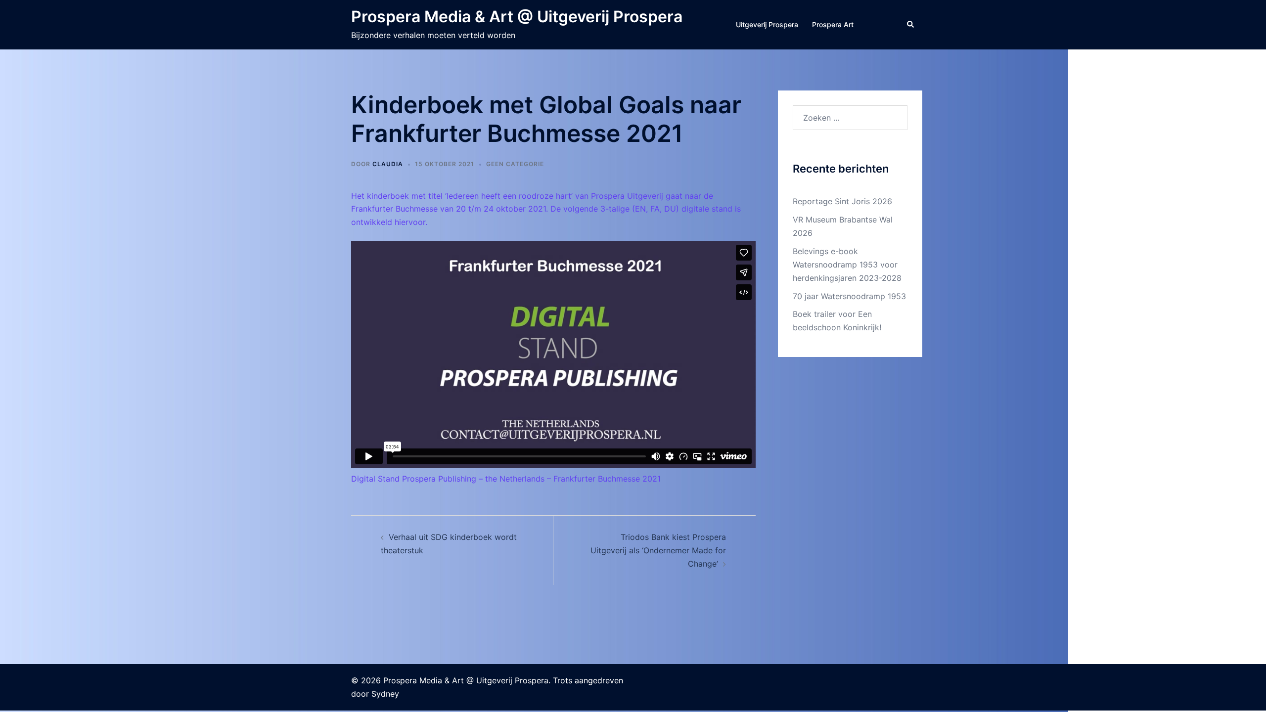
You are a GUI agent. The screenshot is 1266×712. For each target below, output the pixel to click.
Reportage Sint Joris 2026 (842, 201)
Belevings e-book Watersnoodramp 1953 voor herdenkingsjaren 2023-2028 (847, 264)
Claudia (387, 164)
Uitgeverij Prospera (767, 24)
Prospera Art (833, 24)
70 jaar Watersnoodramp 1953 (849, 296)
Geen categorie (515, 164)
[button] (911, 25)
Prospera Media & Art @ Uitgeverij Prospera (516, 16)
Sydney (385, 694)
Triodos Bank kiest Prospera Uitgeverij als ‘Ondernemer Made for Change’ (658, 550)
